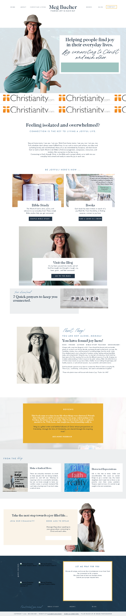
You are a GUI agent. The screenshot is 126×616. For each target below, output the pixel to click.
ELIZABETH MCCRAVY (54, 614)
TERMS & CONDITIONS (71, 614)
